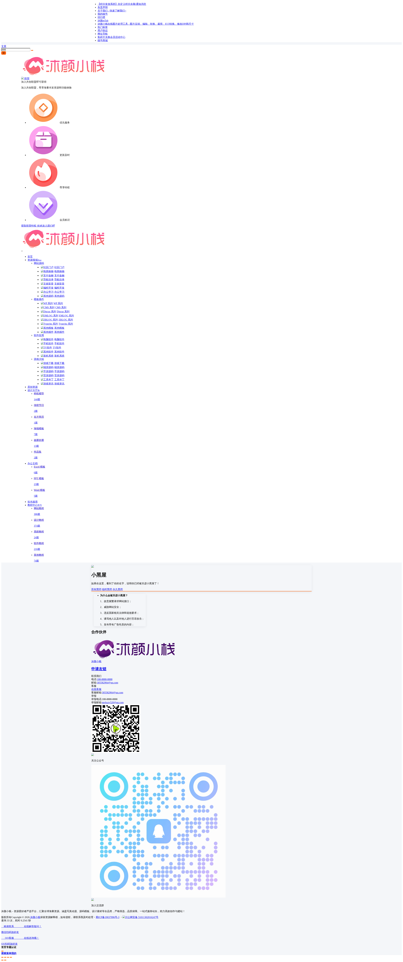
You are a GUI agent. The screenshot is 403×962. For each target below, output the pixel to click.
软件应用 (39, 335)
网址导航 (103, 33)
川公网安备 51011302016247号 (141, 917)
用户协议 (103, 30)
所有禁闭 (96, 589)
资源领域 (34, 260)
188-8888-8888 (104, 679)
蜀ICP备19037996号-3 (107, 917)
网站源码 (39, 263)
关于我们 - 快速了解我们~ (112, 10)
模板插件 (39, 299)
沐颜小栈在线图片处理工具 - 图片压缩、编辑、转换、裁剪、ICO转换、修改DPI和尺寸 (146, 24)
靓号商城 (103, 40)
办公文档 (33, 463)
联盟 (26, 78)
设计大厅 (34, 390)
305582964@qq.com (107, 682)
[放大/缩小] (11, 957)
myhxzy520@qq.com (113, 702)
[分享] (5, 957)
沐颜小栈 (96, 661)
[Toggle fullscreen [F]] (8, 957)
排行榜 (101, 17)
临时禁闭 (107, 589)
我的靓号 (103, 14)
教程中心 (35, 505)
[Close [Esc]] (2, 957)
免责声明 (103, 7)
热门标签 (103, 27)
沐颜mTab (103, 20)
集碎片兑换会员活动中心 (111, 37)
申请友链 (98, 669)
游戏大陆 (39, 359)
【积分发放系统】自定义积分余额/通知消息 (122, 4)
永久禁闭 (118, 589)
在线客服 (96, 689)
